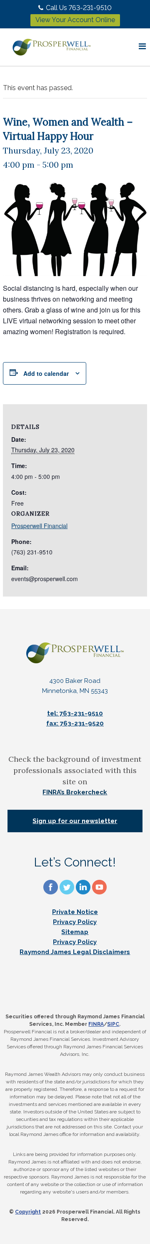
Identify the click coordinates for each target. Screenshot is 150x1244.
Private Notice (75, 912)
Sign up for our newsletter (74, 821)
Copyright (28, 1212)
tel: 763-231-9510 (75, 713)
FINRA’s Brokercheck (74, 792)
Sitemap (74, 932)
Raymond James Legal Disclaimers (75, 952)
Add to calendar (46, 373)
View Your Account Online (75, 20)
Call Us (79, 8)
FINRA (96, 1024)
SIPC (113, 1024)
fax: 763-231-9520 (75, 723)
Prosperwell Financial (39, 525)
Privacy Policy (75, 922)
